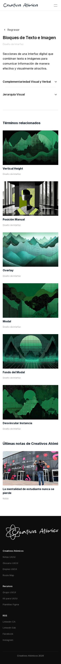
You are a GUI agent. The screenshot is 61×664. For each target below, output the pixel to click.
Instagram (8, 640)
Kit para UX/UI (10, 598)
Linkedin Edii (9, 627)
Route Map (8, 575)
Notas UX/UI (9, 557)
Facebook (8, 633)
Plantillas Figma (11, 604)
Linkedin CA (9, 621)
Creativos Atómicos (20, 5)
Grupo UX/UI (9, 592)
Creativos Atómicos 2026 (30, 655)
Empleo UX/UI (10, 569)
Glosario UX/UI (10, 563)
